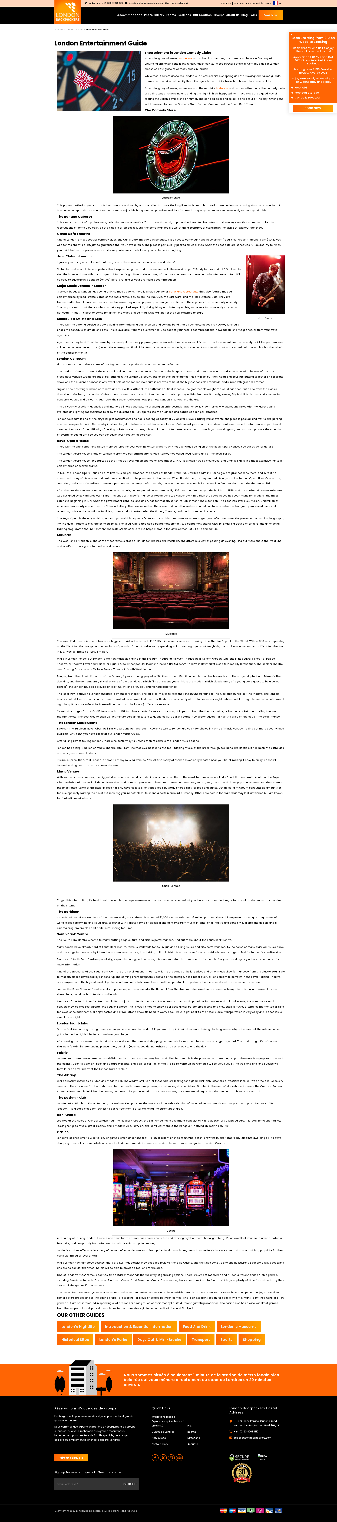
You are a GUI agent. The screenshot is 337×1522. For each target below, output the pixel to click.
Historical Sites (75, 1339)
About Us (233, 15)
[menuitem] (277, 3)
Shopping (252, 1339)
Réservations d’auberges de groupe (85, 1408)
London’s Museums (238, 1326)
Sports (226, 1339)
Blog (244, 15)
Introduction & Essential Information (139, 1326)
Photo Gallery (154, 15)
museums (186, 58)
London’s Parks (113, 1339)
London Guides (74, 29)
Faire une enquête (71, 1457)
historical (222, 88)
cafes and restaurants (183, 291)
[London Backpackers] (67, 12)
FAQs (253, 15)
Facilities (184, 15)
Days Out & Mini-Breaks (159, 1339)
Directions (226, 3)
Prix (189, 1425)
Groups (219, 15)
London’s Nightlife (78, 1326)
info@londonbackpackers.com (253, 1437)
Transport (201, 1339)
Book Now (270, 15)
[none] (277, 3)
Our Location (202, 15)
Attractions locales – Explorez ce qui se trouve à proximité (168, 1421)
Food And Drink (197, 1326)
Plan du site (159, 1438)
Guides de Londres (163, 1432)
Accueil (58, 29)
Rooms (171, 15)
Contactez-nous (242, 3)
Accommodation (129, 15)
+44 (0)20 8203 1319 (246, 1431)
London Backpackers (88, 1510)
